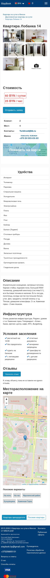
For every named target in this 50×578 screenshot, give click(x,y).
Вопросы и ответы (8, 556)
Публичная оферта (42, 533)
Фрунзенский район (31, 495)
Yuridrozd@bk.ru (27, 130)
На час (17, 495)
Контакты (42, 528)
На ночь (7, 495)
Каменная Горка (25, 501)
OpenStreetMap (34, 484)
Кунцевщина (9, 501)
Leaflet (24, 484)
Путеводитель (32, 546)
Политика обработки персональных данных (36, 551)
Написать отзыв (11, 374)
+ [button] (6, 399)
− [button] (6, 403)
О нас (3, 560)
